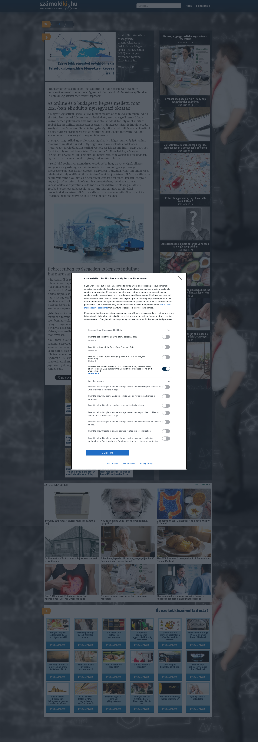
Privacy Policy (145, 463)
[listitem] (129, 330)
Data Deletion (112, 463)
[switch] (166, 337)
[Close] (180, 279)
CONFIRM (107, 453)
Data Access (129, 463)
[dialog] (129, 371)
